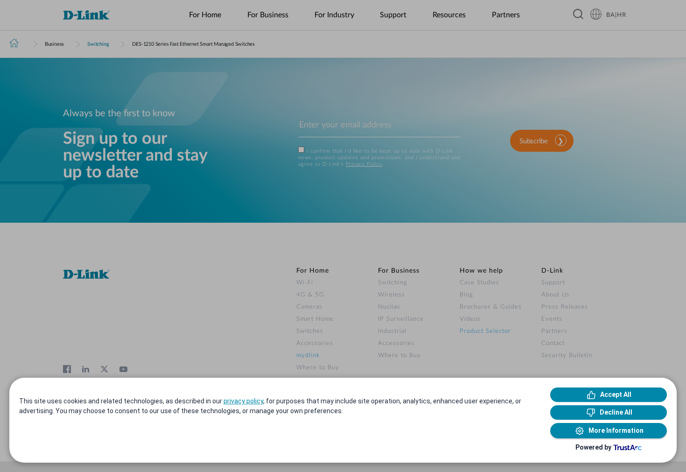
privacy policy (243, 401)
